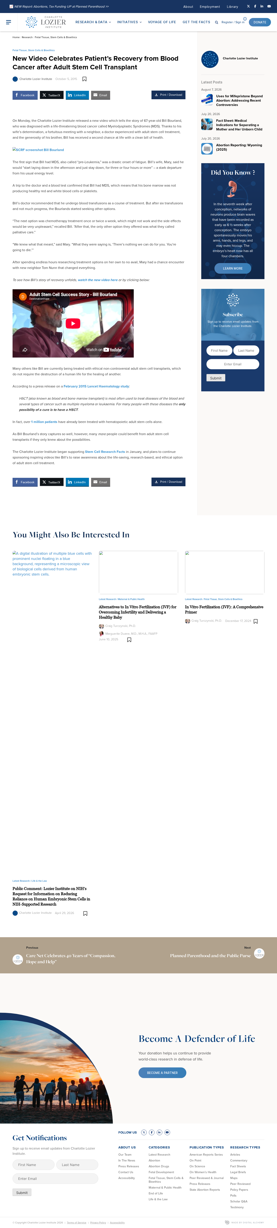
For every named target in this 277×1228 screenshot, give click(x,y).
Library (232, 7)
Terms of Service (76, 1223)
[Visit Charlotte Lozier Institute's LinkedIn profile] (262, 6)
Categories (159, 1147)
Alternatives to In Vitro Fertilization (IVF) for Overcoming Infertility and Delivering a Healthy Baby (137, 612)
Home (16, 37)
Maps (234, 1178)
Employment (210, 7)
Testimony (237, 1207)
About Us (127, 1147)
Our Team (124, 1154)
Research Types (245, 1147)
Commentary (238, 1160)
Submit (216, 378)
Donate (260, 22)
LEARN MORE (233, 268)
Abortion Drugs (159, 1166)
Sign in (233, 22)
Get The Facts (196, 22)
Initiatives (127, 22)
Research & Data (91, 22)
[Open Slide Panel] (11, 22)
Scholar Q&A (238, 1201)
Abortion (154, 1160)
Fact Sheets (238, 1166)
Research (27, 37)
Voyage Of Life (162, 22)
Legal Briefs (238, 1172)
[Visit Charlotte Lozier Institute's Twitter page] (248, 6)
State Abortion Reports (205, 1189)
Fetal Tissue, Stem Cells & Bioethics (56, 37)
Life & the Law (39, 881)
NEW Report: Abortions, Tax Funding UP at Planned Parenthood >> (58, 6)
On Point (195, 1160)
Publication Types (207, 1147)
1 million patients (44, 421)
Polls (233, 1195)
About (188, 7)
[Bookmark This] (84, 79)
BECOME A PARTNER (162, 1073)
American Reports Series (206, 1154)
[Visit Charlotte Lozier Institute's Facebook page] (255, 6)
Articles (235, 1154)
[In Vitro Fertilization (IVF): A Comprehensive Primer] (224, 572)
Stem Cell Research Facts (105, 451)
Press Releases (128, 1166)
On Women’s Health (203, 1172)
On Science (197, 1166)
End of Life (156, 1193)
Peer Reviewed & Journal (207, 1178)
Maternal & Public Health (131, 599)
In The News (126, 1160)
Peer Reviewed (240, 1184)
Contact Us (125, 1172)
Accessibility (126, 1178)
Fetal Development (161, 1172)
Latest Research (159, 1154)
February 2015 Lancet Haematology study (96, 386)
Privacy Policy (98, 1223)
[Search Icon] (216, 22)
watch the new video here (98, 279)
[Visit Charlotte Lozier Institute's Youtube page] (269, 6)
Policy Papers (239, 1189)
